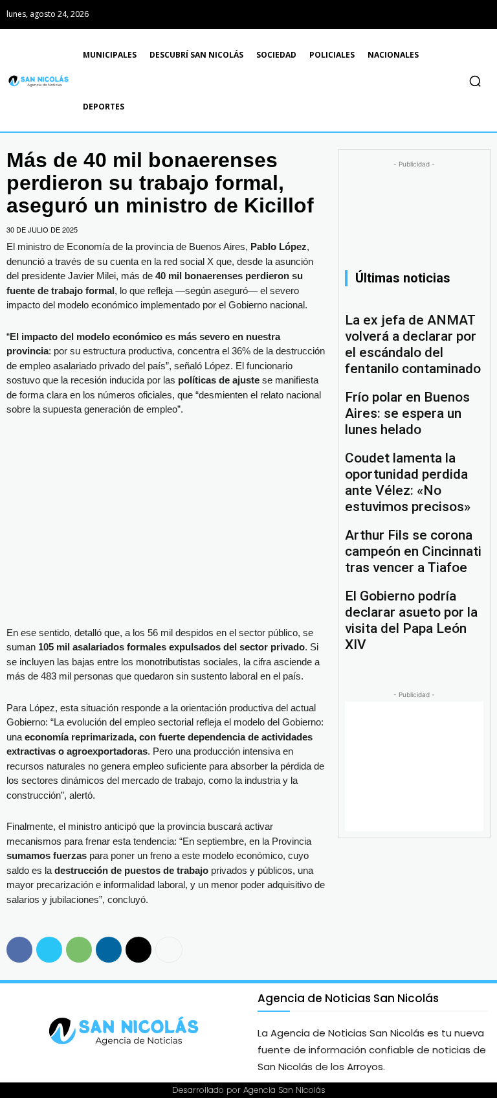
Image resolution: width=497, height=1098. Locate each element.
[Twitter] (479, 14)
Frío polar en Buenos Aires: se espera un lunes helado (407, 413)
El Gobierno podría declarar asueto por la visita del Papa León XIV (411, 620)
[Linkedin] (109, 950)
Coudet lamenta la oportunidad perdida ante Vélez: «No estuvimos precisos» (407, 482)
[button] (475, 81)
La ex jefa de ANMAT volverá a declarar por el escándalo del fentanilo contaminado (413, 344)
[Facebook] (421, 14)
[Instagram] (450, 14)
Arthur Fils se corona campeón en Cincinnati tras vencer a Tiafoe (413, 551)
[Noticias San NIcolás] (41, 81)
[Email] (138, 950)
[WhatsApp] (79, 950)
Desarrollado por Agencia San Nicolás (249, 1090)
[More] (168, 950)
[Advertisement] (414, 766)
